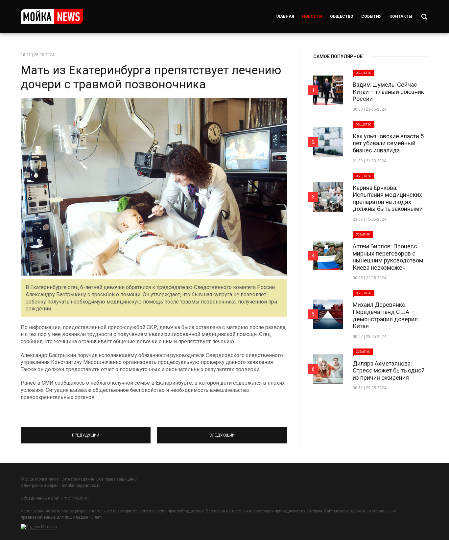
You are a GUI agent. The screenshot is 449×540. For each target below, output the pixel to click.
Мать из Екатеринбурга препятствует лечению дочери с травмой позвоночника (151, 77)
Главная (284, 16)
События (371, 16)
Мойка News (52, 16)
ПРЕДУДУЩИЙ (85, 432)
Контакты (401, 16)
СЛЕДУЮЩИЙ (222, 432)
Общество (341, 16)
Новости (312, 16)
